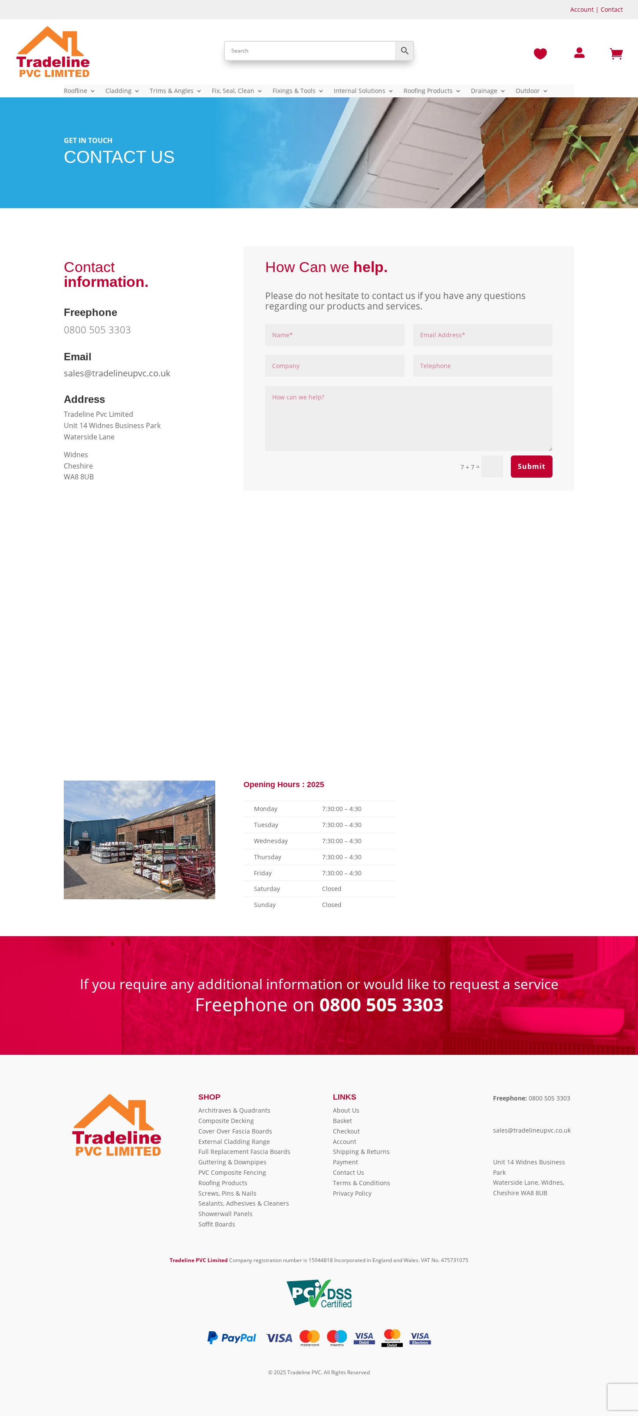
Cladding (118, 91)
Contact (612, 9)
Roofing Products (428, 91)
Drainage (484, 91)
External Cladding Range (234, 1141)
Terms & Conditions (361, 1183)
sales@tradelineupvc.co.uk (117, 373)
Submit (532, 466)
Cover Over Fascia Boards (235, 1131)
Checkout (346, 1131)
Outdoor (528, 91)
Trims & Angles (172, 91)
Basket (342, 1121)
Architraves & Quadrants (234, 1110)
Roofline (75, 91)
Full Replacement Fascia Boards (244, 1151)
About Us (346, 1110)
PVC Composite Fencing (232, 1172)
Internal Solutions (359, 91)
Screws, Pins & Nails (227, 1193)
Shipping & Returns (361, 1151)
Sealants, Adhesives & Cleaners (243, 1203)
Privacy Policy (352, 1193)
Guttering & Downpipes (232, 1162)
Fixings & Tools (294, 91)
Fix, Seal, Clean (233, 91)
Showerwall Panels (225, 1214)
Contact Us (348, 1172)
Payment (345, 1162)
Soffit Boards (216, 1224)
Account (582, 9)
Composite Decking (226, 1121)
